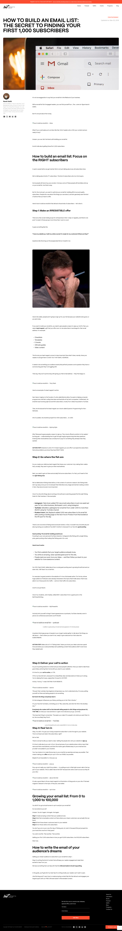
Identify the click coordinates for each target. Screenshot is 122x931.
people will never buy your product (46, 183)
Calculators (109, 896)
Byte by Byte (66, 397)
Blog (117, 5)
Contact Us (109, 909)
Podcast (87, 5)
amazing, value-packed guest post (56, 555)
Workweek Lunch (61, 505)
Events (102, 5)
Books (79, 5)
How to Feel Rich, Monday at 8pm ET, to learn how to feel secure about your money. (72, 1)
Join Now (75, 917)
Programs (110, 5)
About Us (108, 894)
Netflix (94, 5)
